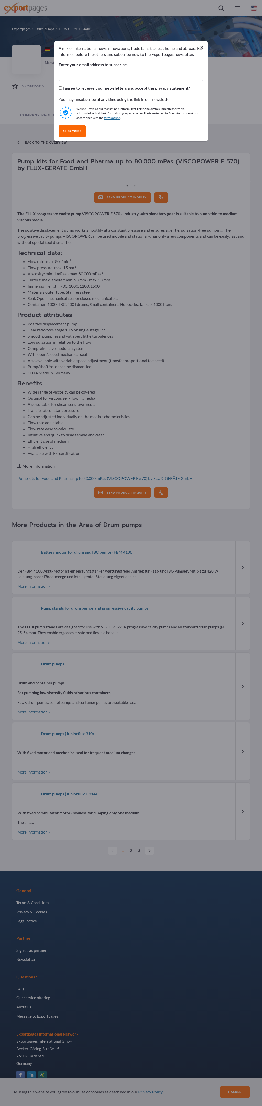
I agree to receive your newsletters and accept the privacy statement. (125, 88)
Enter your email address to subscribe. (93, 65)
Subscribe (72, 131)
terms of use (112, 118)
